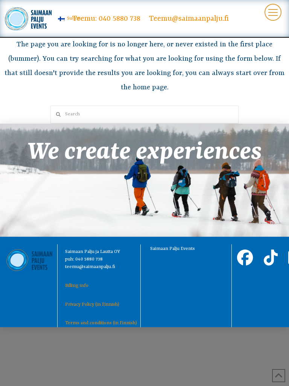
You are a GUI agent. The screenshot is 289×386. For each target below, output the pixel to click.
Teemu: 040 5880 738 (106, 19)
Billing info (76, 285)
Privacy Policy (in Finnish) (92, 304)
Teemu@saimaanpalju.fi (189, 19)
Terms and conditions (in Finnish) (101, 323)
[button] (273, 12)
